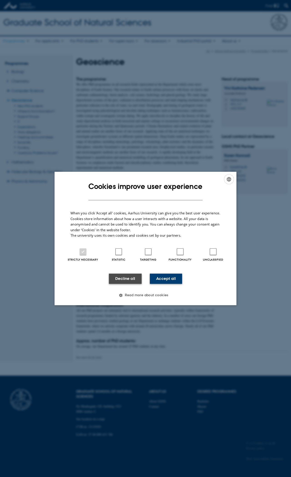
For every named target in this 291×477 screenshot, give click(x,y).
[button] (145, 295)
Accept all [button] (166, 278)
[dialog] (145, 238)
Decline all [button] (125, 278)
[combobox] (229, 179)
